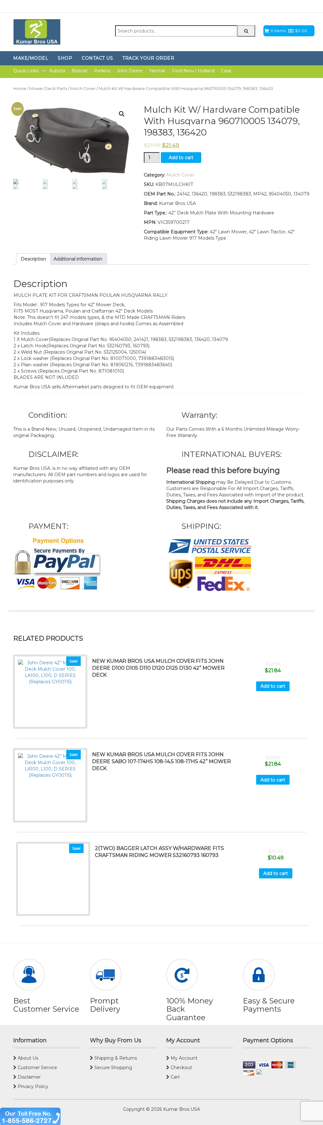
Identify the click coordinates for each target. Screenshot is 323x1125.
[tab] (33, 259)
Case (226, 71)
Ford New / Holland (193, 71)
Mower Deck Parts (48, 88)
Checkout (180, 1067)
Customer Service (36, 1067)
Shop (65, 58)
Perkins (102, 71)
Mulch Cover (83, 88)
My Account (183, 1058)
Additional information (78, 259)
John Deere (130, 71)
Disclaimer (28, 1077)
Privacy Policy (32, 1086)
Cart (174, 1077)
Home (19, 88)
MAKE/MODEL (30, 58)
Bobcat (80, 71)
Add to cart (181, 157)
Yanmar (157, 71)
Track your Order (148, 58)
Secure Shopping (112, 1067)
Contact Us (97, 58)
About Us (27, 1058)
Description (33, 259)
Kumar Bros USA (181, 1109)
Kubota (57, 71)
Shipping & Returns (115, 1058)
